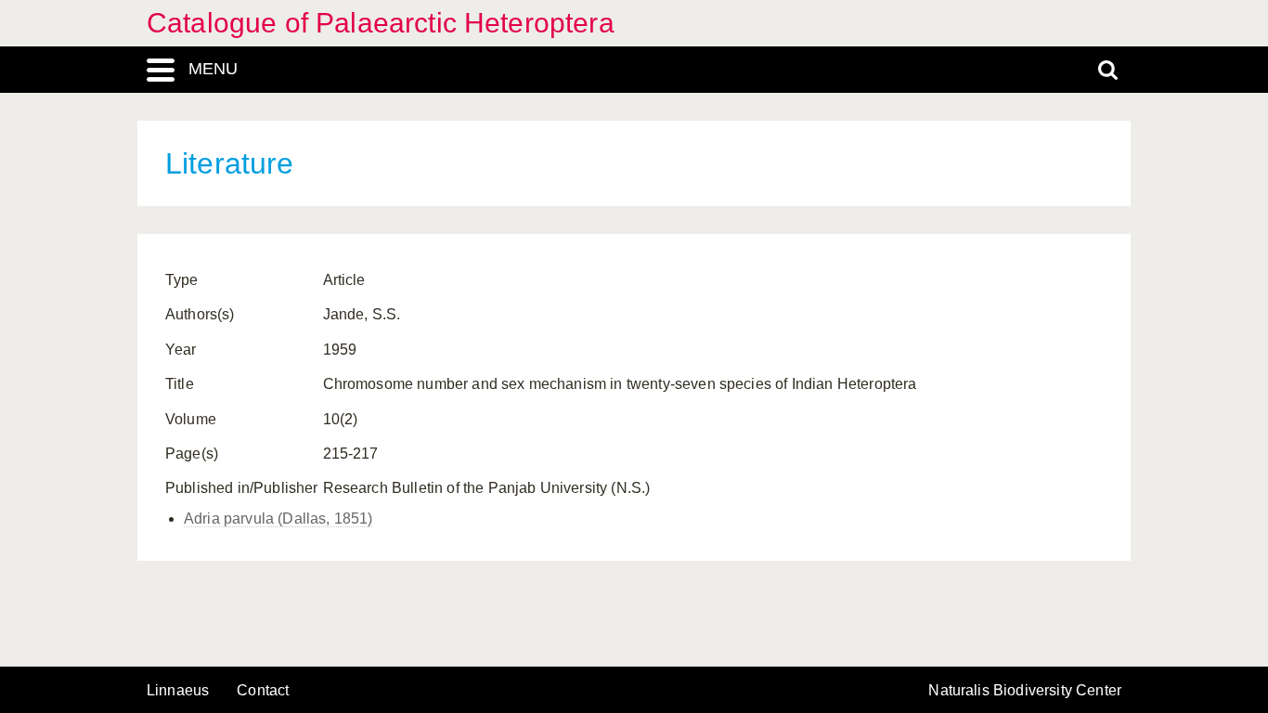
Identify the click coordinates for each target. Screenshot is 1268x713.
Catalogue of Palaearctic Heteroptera (381, 22)
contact (263, 690)
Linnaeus (178, 690)
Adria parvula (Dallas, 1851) (278, 518)
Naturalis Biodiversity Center (1024, 690)
